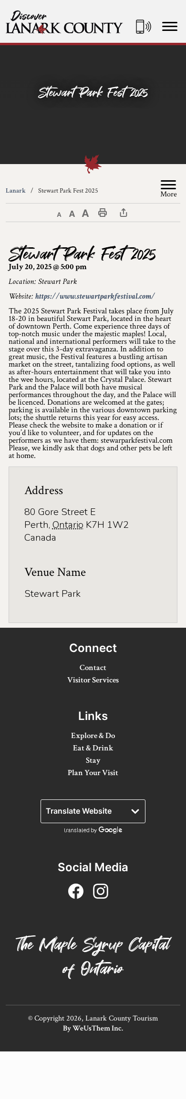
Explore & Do (93, 735)
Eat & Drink (93, 748)
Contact (93, 667)
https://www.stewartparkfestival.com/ (95, 296)
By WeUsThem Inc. (93, 1028)
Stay (93, 760)
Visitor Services (93, 680)
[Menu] (169, 26)
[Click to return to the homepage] (65, 22)
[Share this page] (123, 212)
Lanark (16, 190)
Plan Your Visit (93, 773)
